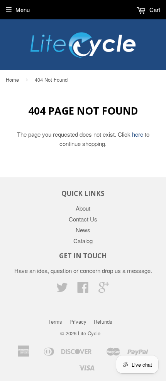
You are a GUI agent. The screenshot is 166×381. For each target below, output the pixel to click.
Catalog (83, 241)
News (83, 230)
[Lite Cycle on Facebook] (83, 289)
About (83, 208)
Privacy (77, 321)
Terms (55, 321)
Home (12, 79)
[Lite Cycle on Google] (104, 289)
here (137, 134)
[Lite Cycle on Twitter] (62, 289)
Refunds (103, 321)
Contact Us (83, 219)
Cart (154, 9)
